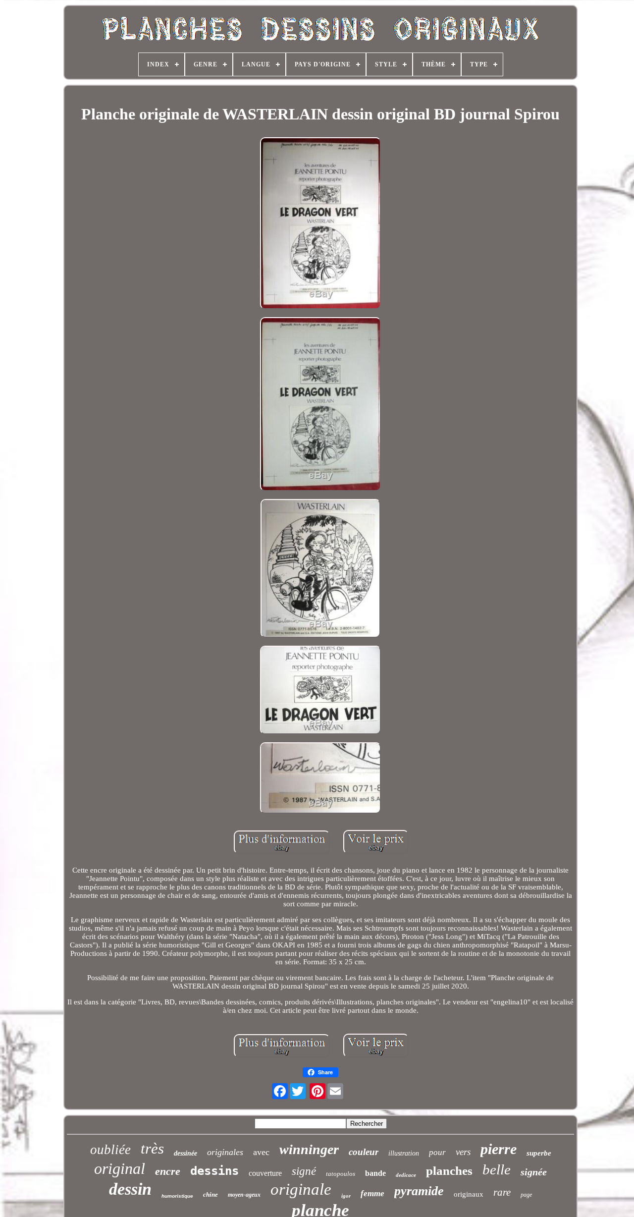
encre (167, 1171)
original (119, 1168)
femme (372, 1193)
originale (300, 1189)
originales (225, 1152)
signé (304, 1171)
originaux (468, 1194)
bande (375, 1173)
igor (346, 1196)
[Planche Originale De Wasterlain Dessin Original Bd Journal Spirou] (320, 224)
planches (449, 1170)
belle (496, 1169)
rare (502, 1192)
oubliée (110, 1149)
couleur (363, 1152)
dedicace (406, 1175)
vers (463, 1152)
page (526, 1194)
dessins (214, 1171)
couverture (265, 1173)
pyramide (419, 1191)
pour (437, 1152)
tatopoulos (340, 1173)
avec (261, 1152)
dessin (130, 1189)
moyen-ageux (244, 1194)
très (152, 1148)
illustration (403, 1153)
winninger (309, 1149)
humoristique (177, 1196)
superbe (539, 1153)
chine (210, 1194)
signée (534, 1171)
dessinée (185, 1153)
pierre (498, 1149)
